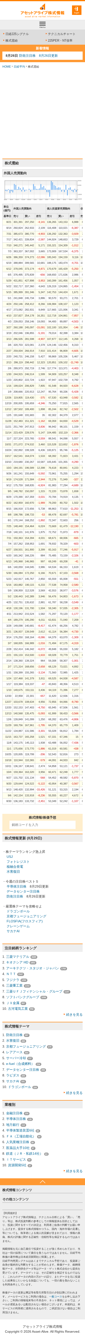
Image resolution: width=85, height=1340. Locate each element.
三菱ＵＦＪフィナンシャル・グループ (34, 991)
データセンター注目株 (23, 891)
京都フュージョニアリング (26, 916)
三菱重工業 (14, 985)
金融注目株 (14, 1113)
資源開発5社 (17, 1165)
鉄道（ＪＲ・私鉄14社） (24, 1153)
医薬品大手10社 (18, 1148)
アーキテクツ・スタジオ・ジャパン (32, 968)
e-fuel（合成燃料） (20, 1064)
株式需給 (11, 40)
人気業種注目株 (17, 1142)
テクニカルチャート (62, 34)
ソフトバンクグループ (22, 997)
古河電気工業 (18, 1008)
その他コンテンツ (15, 1199)
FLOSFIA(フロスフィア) (25, 921)
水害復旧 (13, 871)
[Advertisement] (42, 113)
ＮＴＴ (11, 974)
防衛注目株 (15, 896)
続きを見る (74, 1014)
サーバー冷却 (16, 1058)
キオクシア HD (17, 962)
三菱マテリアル (17, 956)
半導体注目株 (16, 886)
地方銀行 (12, 1125)
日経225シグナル (17, 34)
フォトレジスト (18, 861)
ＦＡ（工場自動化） (21, 1136)
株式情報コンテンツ (17, 1190)
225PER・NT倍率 (60, 40)
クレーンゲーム (18, 926)
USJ (10, 857)
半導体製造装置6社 (20, 1130)
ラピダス (12, 1075)
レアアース (14, 1052)
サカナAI (13, 931)
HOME (6, 66)
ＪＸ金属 (12, 1003)
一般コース (55, 1296)
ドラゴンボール (18, 911)
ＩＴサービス (16, 1159)
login (76, 12)
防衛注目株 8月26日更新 (38, 55)
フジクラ (12, 980)
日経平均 (19, 66)
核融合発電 (15, 866)
